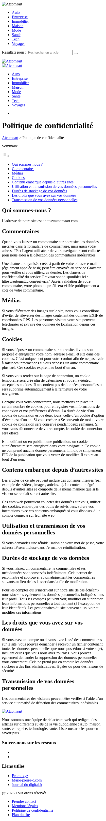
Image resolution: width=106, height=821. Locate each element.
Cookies (18, 178)
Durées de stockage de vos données (39, 191)
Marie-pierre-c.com (27, 780)
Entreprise (20, 17)
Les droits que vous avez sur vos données (44, 195)
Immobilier (20, 21)
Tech (15, 39)
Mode (16, 30)
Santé (16, 35)
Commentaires (23, 169)
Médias (17, 173)
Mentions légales (25, 806)
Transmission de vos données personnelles (44, 200)
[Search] (76, 53)
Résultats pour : (14, 52)
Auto (16, 12)
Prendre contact (24, 801)
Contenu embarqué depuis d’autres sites (42, 182)
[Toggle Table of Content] (5, 156)
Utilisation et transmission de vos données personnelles (54, 186)
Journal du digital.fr (27, 784)
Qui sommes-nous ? (27, 164)
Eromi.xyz (20, 776)
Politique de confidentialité (32, 810)
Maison (17, 26)
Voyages (18, 43)
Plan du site (21, 815)
